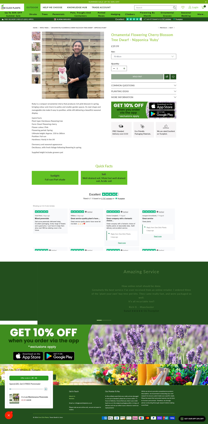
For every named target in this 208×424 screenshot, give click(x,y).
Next (171, 28)
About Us (72, 391)
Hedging (115, 14)
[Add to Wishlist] (173, 76)
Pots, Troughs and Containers (80, 14)
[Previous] (44, 63)
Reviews (71, 393)
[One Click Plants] (11, 7)
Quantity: (115, 63)
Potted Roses (101, 14)
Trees (45, 14)
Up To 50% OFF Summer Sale (13, 14)
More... (202, 14)
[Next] (102, 63)
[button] (192, 419)
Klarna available (63, 19)
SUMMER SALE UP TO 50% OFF (104, 2)
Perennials (59, 14)
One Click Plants (43, 412)
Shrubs (33, 14)
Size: (113, 51)
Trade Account (101, 7)
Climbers (130, 14)
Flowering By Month (147, 14)
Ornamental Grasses (167, 14)
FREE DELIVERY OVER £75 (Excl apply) (18, 19)
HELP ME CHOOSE (52, 7)
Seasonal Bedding (186, 14)
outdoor (32, 7)
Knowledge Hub (77, 7)
